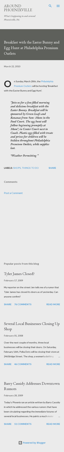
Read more (53, 304)
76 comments (22, 304)
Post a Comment (13, 192)
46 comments (22, 364)
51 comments (22, 424)
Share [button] (52, 167)
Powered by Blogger (34, 442)
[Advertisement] (32, 228)
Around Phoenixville (18, 7)
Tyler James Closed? (19, 273)
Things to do (30, 167)
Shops (17, 167)
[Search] (50, 6)
